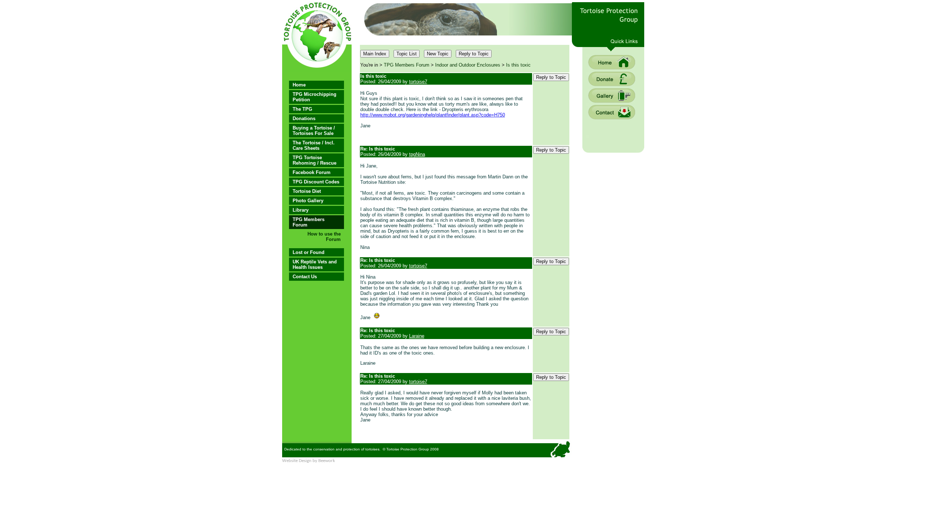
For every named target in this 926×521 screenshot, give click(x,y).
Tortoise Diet (307, 191)
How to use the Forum (324, 236)
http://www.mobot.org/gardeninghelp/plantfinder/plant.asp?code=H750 (432, 115)
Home (299, 85)
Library (301, 210)
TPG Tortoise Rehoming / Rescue (314, 160)
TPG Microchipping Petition (314, 97)
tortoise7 (418, 81)
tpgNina (417, 154)
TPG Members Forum (308, 222)
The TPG (302, 109)
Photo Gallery (308, 200)
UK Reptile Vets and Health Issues (315, 264)
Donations (304, 118)
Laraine (416, 336)
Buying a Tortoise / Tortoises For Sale (314, 130)
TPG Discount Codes (316, 182)
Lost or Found (308, 252)
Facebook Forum (312, 172)
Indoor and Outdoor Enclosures (467, 65)
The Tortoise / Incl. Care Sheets (314, 145)
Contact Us (305, 276)
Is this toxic (518, 65)
